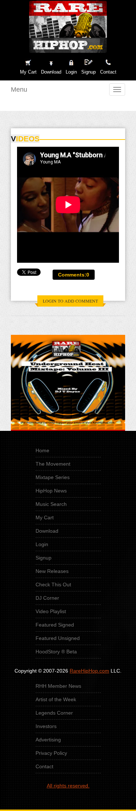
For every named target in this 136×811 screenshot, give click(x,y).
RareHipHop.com (89, 671)
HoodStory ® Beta (56, 651)
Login (71, 72)
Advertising (48, 740)
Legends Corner (54, 713)
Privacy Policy (51, 753)
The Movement (53, 464)
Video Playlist (51, 611)
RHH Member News (58, 686)
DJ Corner (47, 598)
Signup (88, 72)
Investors (46, 726)
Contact (44, 766)
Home (42, 450)
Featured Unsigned (58, 638)
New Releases (52, 571)
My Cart (45, 517)
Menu (19, 89)
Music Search (51, 504)
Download (47, 531)
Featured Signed (55, 625)
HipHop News (51, 491)
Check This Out (53, 584)
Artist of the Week (56, 699)
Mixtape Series (53, 477)
